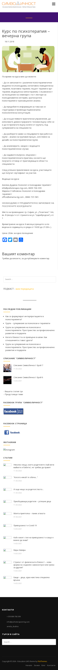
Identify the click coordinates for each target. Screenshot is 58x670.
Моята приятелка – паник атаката (29, 513)
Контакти (51, 665)
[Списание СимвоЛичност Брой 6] (7, 379)
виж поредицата (25, 288)
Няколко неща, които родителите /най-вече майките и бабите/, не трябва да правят (33, 466)
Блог (43, 665)
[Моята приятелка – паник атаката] (7, 516)
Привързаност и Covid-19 (25, 525)
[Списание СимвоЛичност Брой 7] (7, 367)
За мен (37, 665)
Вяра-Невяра (19, 550)
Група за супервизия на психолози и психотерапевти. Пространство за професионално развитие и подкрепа (30, 330)
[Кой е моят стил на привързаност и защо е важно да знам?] (7, 540)
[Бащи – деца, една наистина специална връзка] (7, 579)
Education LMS (23, 661)
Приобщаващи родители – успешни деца (32, 501)
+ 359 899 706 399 (14, 616)
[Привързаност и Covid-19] (7, 528)
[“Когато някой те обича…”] (7, 479)
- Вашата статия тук (13, 391)
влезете (17, 258)
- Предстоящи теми (13, 394)
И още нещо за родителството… (28, 489)
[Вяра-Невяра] (7, 552)
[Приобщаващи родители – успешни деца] (7, 503)
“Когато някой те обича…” (25, 477)
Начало (29, 665)
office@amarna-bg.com (13, 197)
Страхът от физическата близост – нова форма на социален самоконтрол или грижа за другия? (33, 565)
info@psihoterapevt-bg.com (18, 622)
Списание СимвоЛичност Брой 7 (28, 365)
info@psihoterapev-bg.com (14, 188)
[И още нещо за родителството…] (7, 491)
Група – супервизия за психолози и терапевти (27, 323)
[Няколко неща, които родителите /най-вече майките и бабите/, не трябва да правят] (7, 467)
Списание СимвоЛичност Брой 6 (28, 377)
